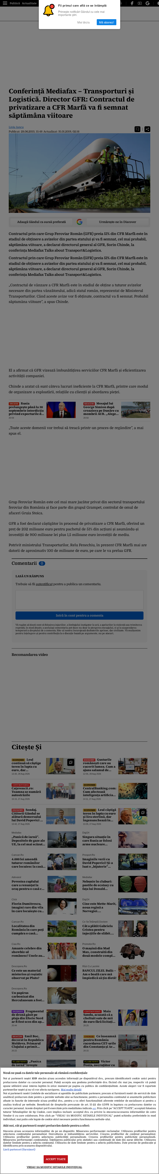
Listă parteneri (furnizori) (19, 1149)
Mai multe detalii (71, 1089)
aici (94, 1108)
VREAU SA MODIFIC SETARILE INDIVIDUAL (54, 1167)
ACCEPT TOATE (56, 1159)
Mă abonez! (106, 22)
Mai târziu (83, 22)
